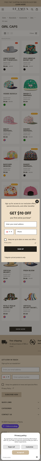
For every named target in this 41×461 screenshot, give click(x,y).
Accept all (20, 452)
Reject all (11, 447)
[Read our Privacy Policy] (35, 243)
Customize (29, 447)
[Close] (37, 201)
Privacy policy (7, 457)
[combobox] (9, 232)
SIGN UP (20, 249)
